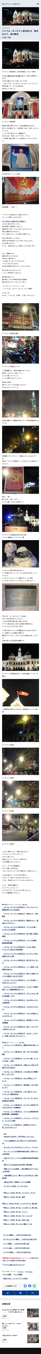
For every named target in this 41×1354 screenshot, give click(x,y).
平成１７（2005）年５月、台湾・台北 (16, 1220)
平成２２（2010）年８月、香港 (14, 1197)
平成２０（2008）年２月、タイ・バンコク (18, 1216)
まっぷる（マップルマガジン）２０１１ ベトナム (21, 1147)
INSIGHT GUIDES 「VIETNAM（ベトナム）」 (19, 1136)
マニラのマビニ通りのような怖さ (13, 221)
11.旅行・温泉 (6, 37)
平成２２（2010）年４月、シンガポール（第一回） (21, 1208)
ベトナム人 (29, 1272)
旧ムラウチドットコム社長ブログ (11, 4)
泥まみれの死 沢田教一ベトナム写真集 (17, 1182)
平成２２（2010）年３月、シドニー (16, 1212)
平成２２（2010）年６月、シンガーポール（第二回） (20, 1203)
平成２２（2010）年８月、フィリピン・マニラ (19, 1193)
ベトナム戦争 (6, 1274)
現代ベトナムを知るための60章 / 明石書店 (18, 1165)
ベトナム (20, 1272)
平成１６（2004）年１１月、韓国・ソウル (18, 1224)
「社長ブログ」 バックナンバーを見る (15, 1278)
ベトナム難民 (17, 1274)
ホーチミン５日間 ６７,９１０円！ (16, 1186)
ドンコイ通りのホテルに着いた (12, 76)
